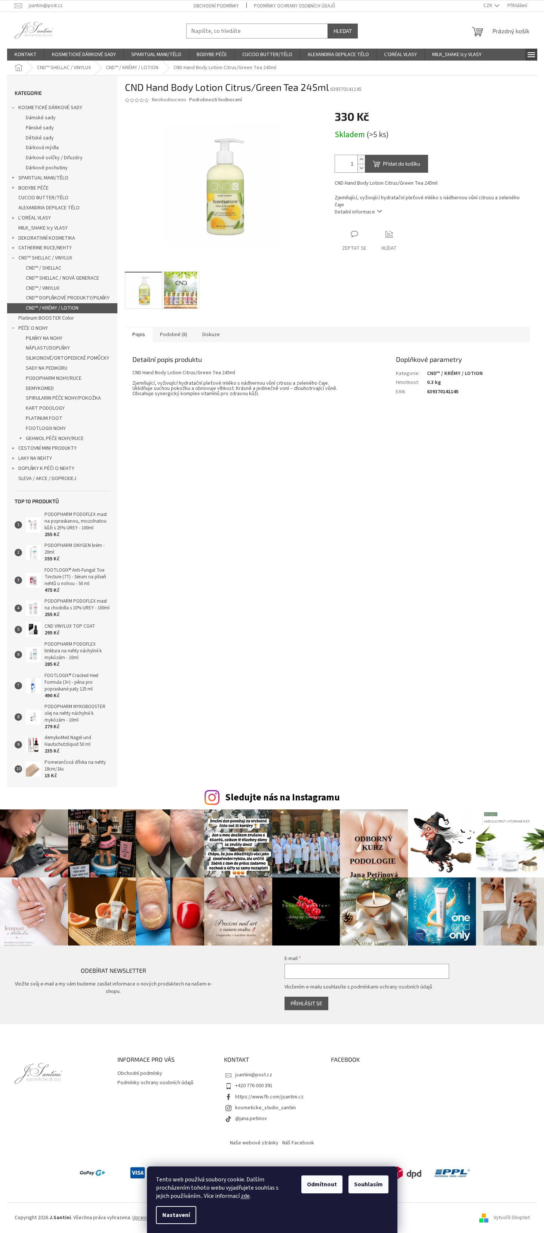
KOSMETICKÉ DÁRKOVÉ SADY (50, 107)
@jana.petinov (251, 1118)
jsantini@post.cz (253, 1075)
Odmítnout (322, 1184)
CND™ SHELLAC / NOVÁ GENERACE (62, 278)
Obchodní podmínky (216, 6)
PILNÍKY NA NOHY (44, 338)
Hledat (343, 31)
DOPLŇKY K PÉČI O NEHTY (46, 468)
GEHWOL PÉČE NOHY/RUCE (55, 438)
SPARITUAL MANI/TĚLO (43, 178)
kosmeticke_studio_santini (265, 1107)
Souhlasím (368, 1184)
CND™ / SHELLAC (43, 268)
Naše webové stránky (254, 1143)
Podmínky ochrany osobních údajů (294, 6)
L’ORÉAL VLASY (34, 218)
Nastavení (176, 1215)
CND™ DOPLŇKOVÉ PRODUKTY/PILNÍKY (68, 298)
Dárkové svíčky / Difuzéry (54, 158)
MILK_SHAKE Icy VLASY (43, 228)
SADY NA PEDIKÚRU (46, 368)
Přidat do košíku (401, 163)
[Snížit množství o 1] (361, 168)
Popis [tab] (138, 334)
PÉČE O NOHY (33, 328)
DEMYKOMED (40, 388)
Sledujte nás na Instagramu (282, 797)
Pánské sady (40, 128)
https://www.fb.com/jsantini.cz (269, 1097)
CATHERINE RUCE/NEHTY (45, 248)
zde (245, 1196)
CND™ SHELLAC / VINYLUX (45, 258)
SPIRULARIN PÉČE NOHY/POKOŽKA (63, 398)
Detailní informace (355, 212)
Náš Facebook (298, 1143)
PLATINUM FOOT (44, 418)
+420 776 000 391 (254, 1085)
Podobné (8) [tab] (173, 334)
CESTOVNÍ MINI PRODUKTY (47, 448)
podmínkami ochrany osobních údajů (391, 987)
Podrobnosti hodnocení (215, 100)
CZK (488, 5)
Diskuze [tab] (211, 334)
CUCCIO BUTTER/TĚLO (43, 198)
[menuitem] (25, 55)
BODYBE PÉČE (33, 188)
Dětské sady (40, 138)
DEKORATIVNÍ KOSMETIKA (46, 238)
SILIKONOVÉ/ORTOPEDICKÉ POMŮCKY (67, 358)
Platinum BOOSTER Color (46, 318)
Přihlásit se (306, 1003)
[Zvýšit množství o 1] (361, 159)
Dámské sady (41, 118)
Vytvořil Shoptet (512, 1217)
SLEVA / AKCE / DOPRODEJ (47, 478)
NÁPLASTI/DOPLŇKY (48, 348)
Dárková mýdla (42, 147)
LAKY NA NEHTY (35, 458)
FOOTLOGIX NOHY (46, 428)
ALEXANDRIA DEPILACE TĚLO (49, 208)
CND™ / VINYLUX (42, 288)
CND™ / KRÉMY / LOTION (52, 308)
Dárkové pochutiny (47, 168)
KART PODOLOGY (45, 408)
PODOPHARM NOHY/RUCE (54, 378)
